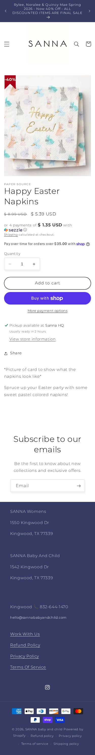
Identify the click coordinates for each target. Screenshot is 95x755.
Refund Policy (25, 645)
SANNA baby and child (44, 729)
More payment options (48, 311)
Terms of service (34, 744)
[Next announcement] (89, 11)
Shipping (11, 234)
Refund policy (42, 736)
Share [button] (16, 353)
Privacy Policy (24, 656)
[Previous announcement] (5, 11)
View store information (32, 339)
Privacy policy (70, 736)
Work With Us (25, 634)
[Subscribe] (79, 486)
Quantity (12, 254)
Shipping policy (66, 744)
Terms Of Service (28, 667)
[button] (6, 44)
